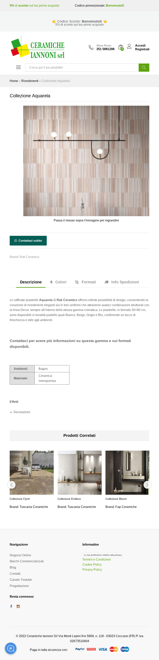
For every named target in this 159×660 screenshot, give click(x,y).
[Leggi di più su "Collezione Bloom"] (127, 492)
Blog (13, 567)
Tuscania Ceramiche (34, 506)
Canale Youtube (21, 579)
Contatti (15, 573)
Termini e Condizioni (96, 559)
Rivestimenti (29, 81)
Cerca (144, 68)
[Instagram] (18, 606)
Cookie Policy (92, 564)
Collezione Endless (69, 498)
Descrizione (31, 282)
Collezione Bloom (116, 498)
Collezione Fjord (20, 498)
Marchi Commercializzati (27, 561)
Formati (89, 282)
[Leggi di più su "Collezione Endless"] (79, 492)
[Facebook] (11, 606)
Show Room (103, 45)
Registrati (142, 49)
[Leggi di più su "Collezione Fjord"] (32, 492)
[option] (32, 484)
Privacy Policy (92, 569)
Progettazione (19, 586)
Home (14, 81)
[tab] (31, 284)
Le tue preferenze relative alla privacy (103, 555)
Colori (61, 282)
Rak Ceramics (29, 257)
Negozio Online (20, 555)
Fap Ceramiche (126, 506)
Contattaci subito (30, 240)
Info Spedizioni (125, 282)
